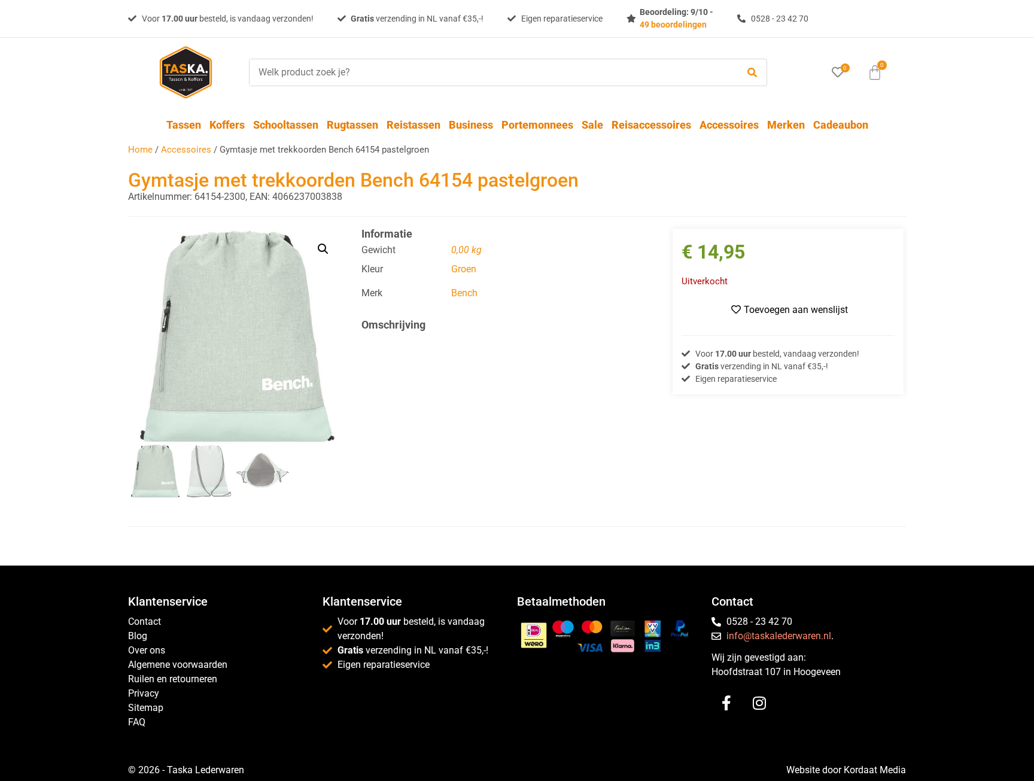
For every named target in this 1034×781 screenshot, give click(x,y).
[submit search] (752, 73)
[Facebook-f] (726, 703)
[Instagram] (759, 703)
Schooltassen (285, 124)
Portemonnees (537, 124)
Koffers (227, 124)
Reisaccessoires (651, 124)
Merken (786, 124)
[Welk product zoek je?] (491, 72)
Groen (463, 269)
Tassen (183, 124)
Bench (464, 293)
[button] (323, 249)
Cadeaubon (840, 124)
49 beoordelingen (673, 24)
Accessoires (729, 124)
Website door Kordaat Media (846, 770)
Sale (592, 124)
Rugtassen (352, 124)
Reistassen (413, 124)
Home (140, 149)
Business (471, 124)
